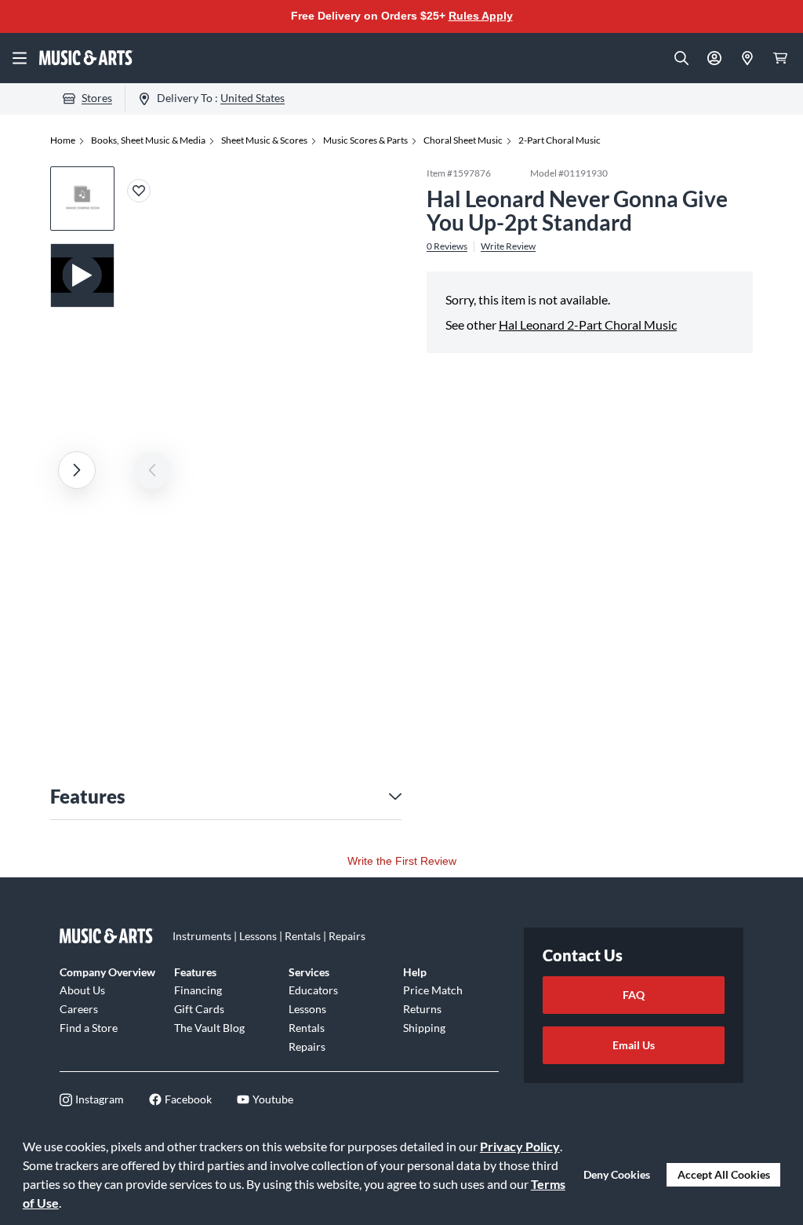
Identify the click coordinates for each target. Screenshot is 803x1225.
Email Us (633, 1045)
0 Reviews (447, 246)
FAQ (634, 994)
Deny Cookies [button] (616, 1174)
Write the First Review (401, 861)
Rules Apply (481, 15)
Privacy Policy (520, 1146)
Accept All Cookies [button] (724, 1174)
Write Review (508, 246)
